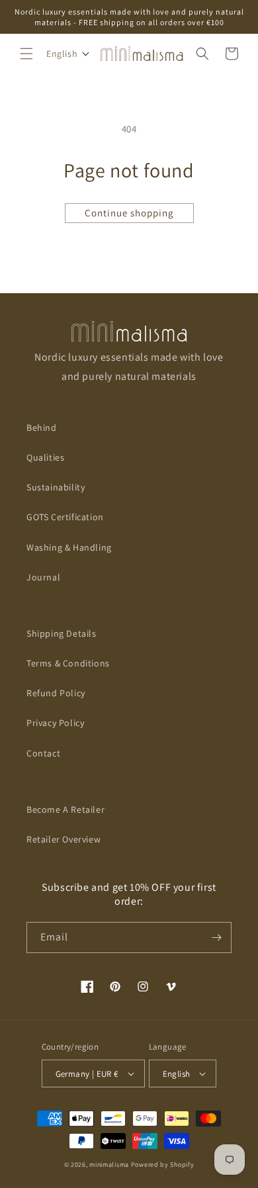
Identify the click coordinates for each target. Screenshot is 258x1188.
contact (43, 753)
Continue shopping (129, 212)
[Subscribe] (216, 937)
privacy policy (55, 723)
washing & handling (69, 547)
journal (43, 577)
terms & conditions (68, 663)
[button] (26, 53)
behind (41, 428)
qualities (45, 457)
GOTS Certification (65, 517)
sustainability (55, 487)
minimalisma (109, 1164)
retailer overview (63, 839)
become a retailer (65, 809)
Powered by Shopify (162, 1164)
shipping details (61, 633)
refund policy (55, 693)
